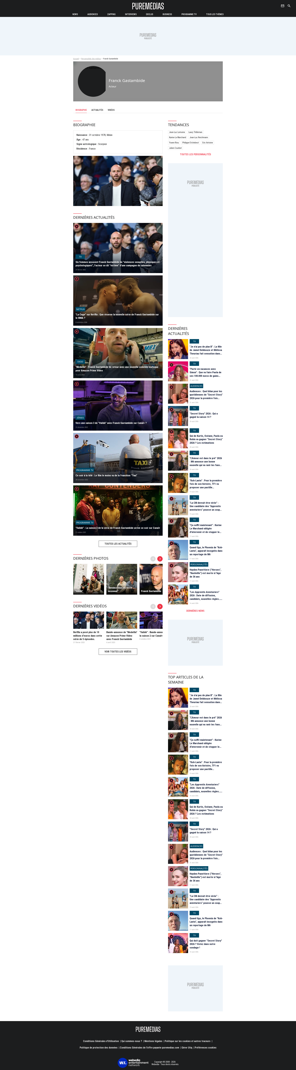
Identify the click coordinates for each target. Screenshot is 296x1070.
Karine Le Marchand (177, 137)
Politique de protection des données (98, 1047)
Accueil (76, 59)
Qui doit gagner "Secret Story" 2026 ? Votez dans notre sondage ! (206, 944)
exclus (149, 14)
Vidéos (111, 110)
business (167, 14)
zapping (111, 14)
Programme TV (189, 14)
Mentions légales (153, 1041)
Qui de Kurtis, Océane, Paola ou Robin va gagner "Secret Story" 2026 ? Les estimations (206, 439)
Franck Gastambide (151, 591)
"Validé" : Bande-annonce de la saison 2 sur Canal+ (154, 634)
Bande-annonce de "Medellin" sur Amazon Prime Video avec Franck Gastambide (121, 636)
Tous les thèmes (215, 14)
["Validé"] (88, 579)
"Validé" (79, 591)
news (75, 14)
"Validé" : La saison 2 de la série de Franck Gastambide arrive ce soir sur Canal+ (118, 527)
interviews (131, 14)
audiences (92, 14)
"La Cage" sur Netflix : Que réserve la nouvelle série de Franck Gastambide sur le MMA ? (117, 316)
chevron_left (153, 559)
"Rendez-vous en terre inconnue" (120, 589)
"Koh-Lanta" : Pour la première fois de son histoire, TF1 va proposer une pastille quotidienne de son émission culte (206, 487)
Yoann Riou (174, 142)
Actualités (97, 110)
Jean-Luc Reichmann (199, 137)
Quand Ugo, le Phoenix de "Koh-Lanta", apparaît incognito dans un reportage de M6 (206, 551)
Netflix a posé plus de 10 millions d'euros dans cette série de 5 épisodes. (87, 636)
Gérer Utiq (187, 1047)
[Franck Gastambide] (155, 579)
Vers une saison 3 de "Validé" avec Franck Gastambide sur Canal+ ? (111, 423)
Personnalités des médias (91, 59)
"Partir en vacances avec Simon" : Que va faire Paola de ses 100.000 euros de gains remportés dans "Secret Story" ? (206, 376)
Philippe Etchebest (190, 142)
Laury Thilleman (195, 132)
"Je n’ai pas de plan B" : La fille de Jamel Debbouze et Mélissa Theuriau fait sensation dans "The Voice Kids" (206, 351)
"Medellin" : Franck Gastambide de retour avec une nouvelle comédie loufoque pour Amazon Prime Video (117, 369)
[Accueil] (148, 5)
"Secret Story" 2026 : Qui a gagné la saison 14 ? (204, 415)
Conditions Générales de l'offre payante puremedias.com (149, 1047)
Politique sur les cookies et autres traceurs (187, 1041)
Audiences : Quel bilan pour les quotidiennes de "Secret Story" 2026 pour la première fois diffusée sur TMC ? (206, 396)
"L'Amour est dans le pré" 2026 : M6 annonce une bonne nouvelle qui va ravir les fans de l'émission (206, 463)
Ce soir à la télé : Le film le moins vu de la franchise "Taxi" (106, 475)
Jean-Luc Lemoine (177, 132)
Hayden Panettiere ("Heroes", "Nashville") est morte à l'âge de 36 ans (205, 573)
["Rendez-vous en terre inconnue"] (121, 579)
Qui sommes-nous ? (131, 1041)
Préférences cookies (205, 1047)
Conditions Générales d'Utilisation (101, 1041)
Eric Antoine (207, 142)
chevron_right (160, 559)
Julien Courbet (175, 148)
